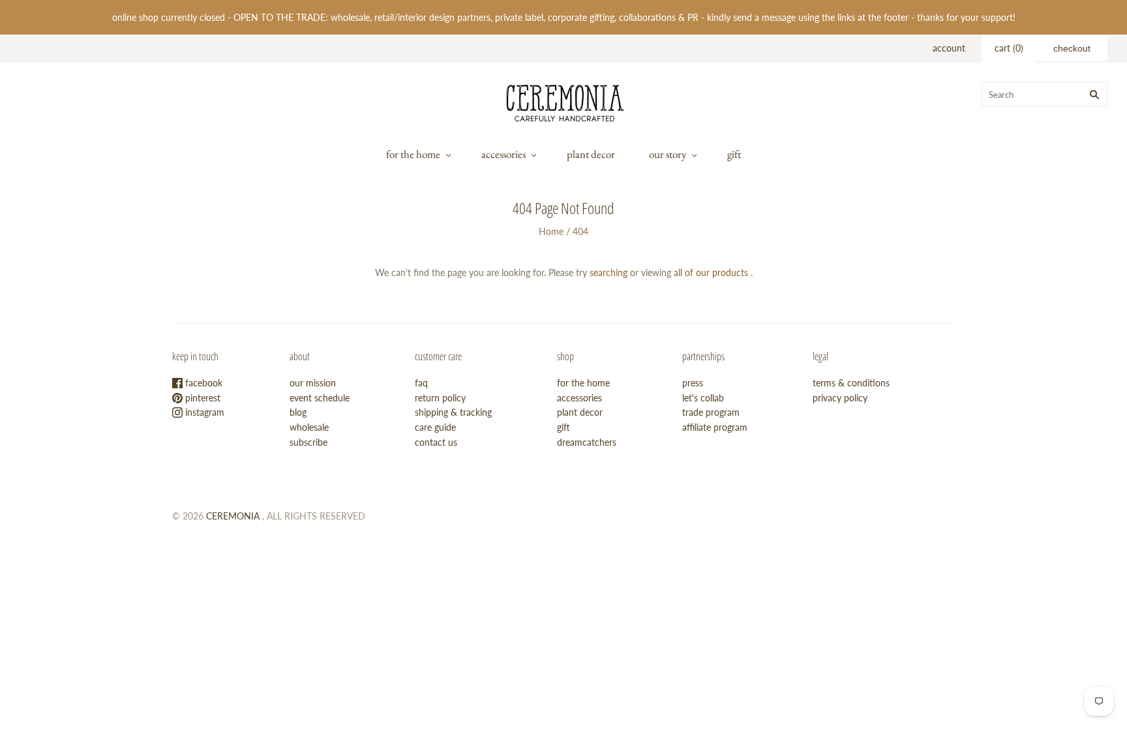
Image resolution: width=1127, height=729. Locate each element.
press (692, 382)
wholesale (309, 427)
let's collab (703, 397)
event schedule (320, 397)
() (1009, 48)
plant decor (591, 154)
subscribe (308, 442)
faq (421, 382)
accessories (503, 154)
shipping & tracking (453, 412)
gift (734, 154)
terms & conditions (851, 382)
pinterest (201, 397)
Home (551, 231)
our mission (313, 382)
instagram (203, 412)
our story (667, 154)
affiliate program (714, 427)
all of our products (711, 272)
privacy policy (840, 397)
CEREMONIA (233, 515)
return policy (440, 397)
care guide (435, 427)
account (949, 48)
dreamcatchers (586, 442)
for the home (413, 154)
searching (608, 272)
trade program (711, 412)
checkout (1071, 48)
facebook (202, 382)
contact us (436, 442)
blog (298, 412)
